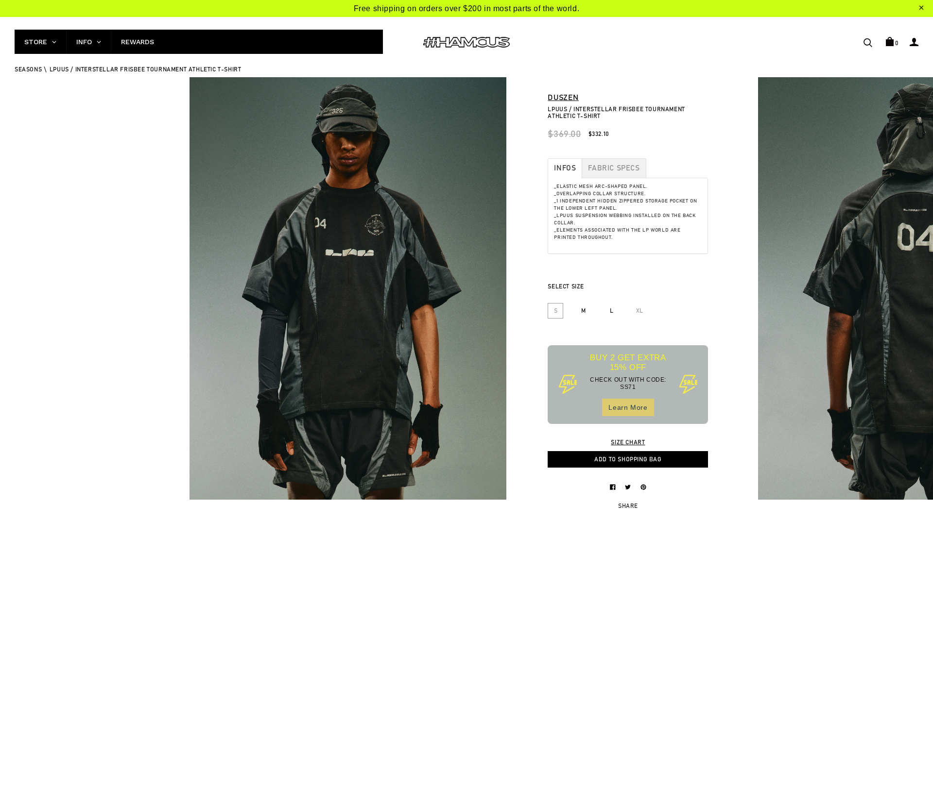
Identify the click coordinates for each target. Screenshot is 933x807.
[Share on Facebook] (614, 486)
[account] (914, 42)
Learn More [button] (627, 407)
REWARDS (137, 42)
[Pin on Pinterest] (643, 486)
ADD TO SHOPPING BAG (627, 459)
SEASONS (28, 69)
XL (639, 311)
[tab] (565, 168)
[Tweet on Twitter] (629, 486)
